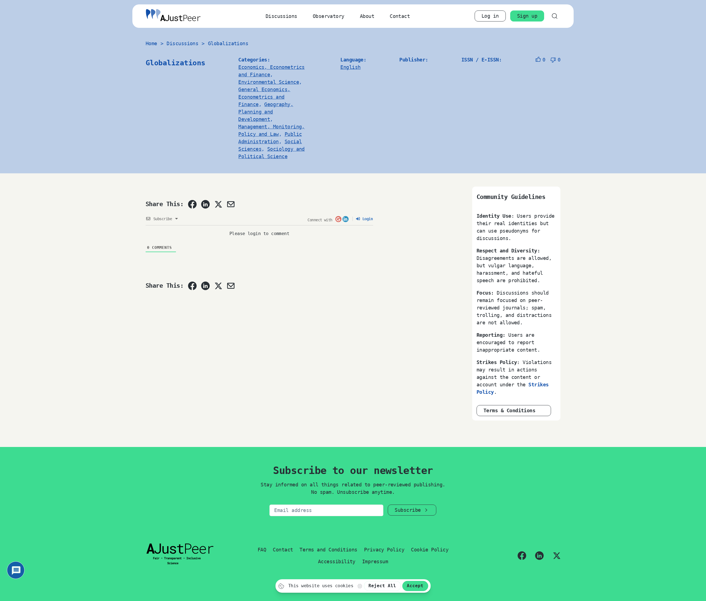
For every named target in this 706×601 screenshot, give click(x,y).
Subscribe (408, 510)
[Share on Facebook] (192, 204)
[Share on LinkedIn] (205, 204)
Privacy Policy (384, 550)
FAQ (262, 550)
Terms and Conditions (328, 550)
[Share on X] (218, 204)
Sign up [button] (527, 16)
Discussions (281, 16)
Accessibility (336, 561)
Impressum (375, 561)
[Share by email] (230, 204)
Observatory (328, 16)
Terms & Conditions (509, 410)
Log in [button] (490, 16)
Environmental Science (268, 82)
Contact (400, 16)
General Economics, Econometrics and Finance (264, 97)
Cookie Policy (429, 550)
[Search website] (554, 16)
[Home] (173, 16)
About (367, 16)
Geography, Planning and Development (265, 111)
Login (366, 219)
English (350, 67)
